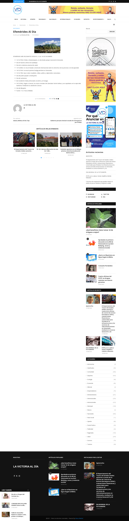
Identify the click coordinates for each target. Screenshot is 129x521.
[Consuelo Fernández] (91, 268)
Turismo (101, 444)
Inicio (16, 19)
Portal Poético (101, 425)
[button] (26, 1)
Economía (77, 19)
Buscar (88, 28)
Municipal (101, 406)
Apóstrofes (89, 156)
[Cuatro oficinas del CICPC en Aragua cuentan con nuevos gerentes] (91, 278)
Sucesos (101, 440)
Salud (109, 19)
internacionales (101, 402)
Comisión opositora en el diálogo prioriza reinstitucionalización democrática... (70, 151)
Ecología (101, 379)
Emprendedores (101, 391)
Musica (101, 410)
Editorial (23, 19)
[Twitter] (111, 1)
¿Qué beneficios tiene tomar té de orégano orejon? (99, 231)
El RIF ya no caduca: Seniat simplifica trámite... (43, 1)
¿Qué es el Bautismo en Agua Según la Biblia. (106, 256)
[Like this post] (51, 98)
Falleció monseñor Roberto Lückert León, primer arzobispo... (18, 514)
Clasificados (101, 368)
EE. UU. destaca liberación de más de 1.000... (47, 150)
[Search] (115, 19)
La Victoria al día (24, 35)
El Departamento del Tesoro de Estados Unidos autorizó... (24, 150)
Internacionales (65, 19)
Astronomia (101, 364)
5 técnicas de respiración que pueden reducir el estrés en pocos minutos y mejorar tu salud (99, 182)
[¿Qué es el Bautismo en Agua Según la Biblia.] (91, 257)
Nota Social (101, 417)
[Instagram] (113, 1)
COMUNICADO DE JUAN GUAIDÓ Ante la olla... (19, 504)
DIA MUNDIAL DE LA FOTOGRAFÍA (96, 172)
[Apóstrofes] (93, 299)
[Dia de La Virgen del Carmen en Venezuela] (6, 496)
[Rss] (115, 1)
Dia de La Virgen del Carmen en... (17, 495)
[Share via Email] (58, 98)
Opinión (32, 19)
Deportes (86, 19)
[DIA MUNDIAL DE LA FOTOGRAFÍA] (93, 341)
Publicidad (101, 429)
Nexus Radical (79, 518)
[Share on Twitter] (54, 98)
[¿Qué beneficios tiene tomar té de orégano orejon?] (101, 218)
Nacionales (52, 19)
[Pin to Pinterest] (56, 98)
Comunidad (101, 372)
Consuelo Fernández (105, 266)
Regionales (42, 19)
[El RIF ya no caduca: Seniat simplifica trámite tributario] (109, 341)
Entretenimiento (98, 19)
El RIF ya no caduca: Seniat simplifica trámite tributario (108, 349)
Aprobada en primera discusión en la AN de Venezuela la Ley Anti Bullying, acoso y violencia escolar (105, 244)
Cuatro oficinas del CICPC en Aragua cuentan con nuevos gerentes (105, 279)
